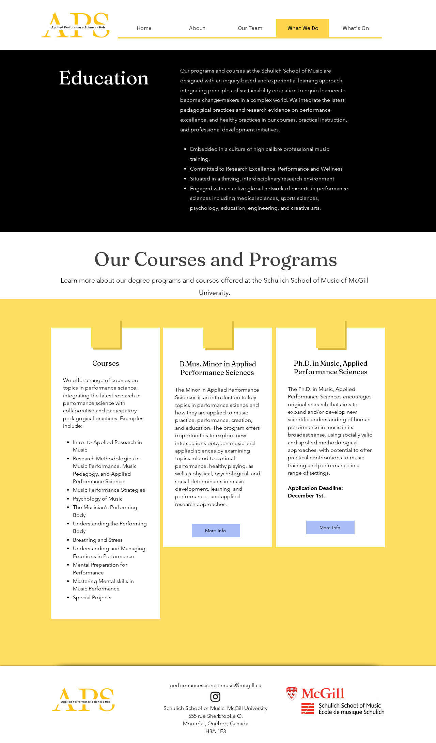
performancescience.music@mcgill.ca (215, 685)
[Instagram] (215, 696)
